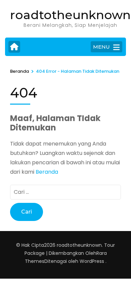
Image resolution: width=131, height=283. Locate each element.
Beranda (47, 172)
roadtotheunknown (70, 14)
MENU (101, 47)
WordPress (92, 261)
